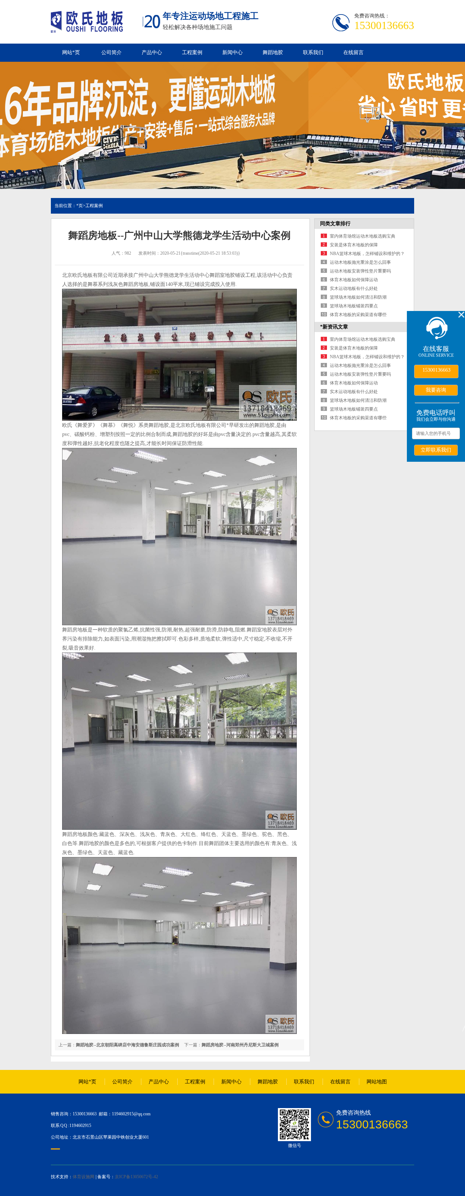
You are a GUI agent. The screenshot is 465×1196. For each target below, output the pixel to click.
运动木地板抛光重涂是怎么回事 (360, 262)
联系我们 (313, 52)
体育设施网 (83, 1176)
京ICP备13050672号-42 (136, 1176)
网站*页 (71, 52)
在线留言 (353, 52)
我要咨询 (436, 390)
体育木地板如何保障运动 (354, 279)
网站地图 (377, 1081)
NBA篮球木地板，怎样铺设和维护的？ (367, 253)
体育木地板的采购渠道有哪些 (358, 314)
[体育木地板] (87, 28)
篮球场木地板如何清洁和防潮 (358, 297)
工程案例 (192, 52)
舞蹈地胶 (273, 52)
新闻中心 (232, 52)
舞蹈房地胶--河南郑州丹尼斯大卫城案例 (240, 1044)
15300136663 (436, 370)
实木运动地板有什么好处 (354, 288)
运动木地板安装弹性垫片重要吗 (360, 271)
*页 (79, 205)
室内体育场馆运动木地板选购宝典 (362, 236)
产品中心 (152, 52)
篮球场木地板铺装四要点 (354, 305)
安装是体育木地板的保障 (354, 244)
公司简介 (111, 52)
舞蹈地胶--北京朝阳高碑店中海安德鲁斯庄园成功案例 (127, 1044)
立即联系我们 (436, 450)
